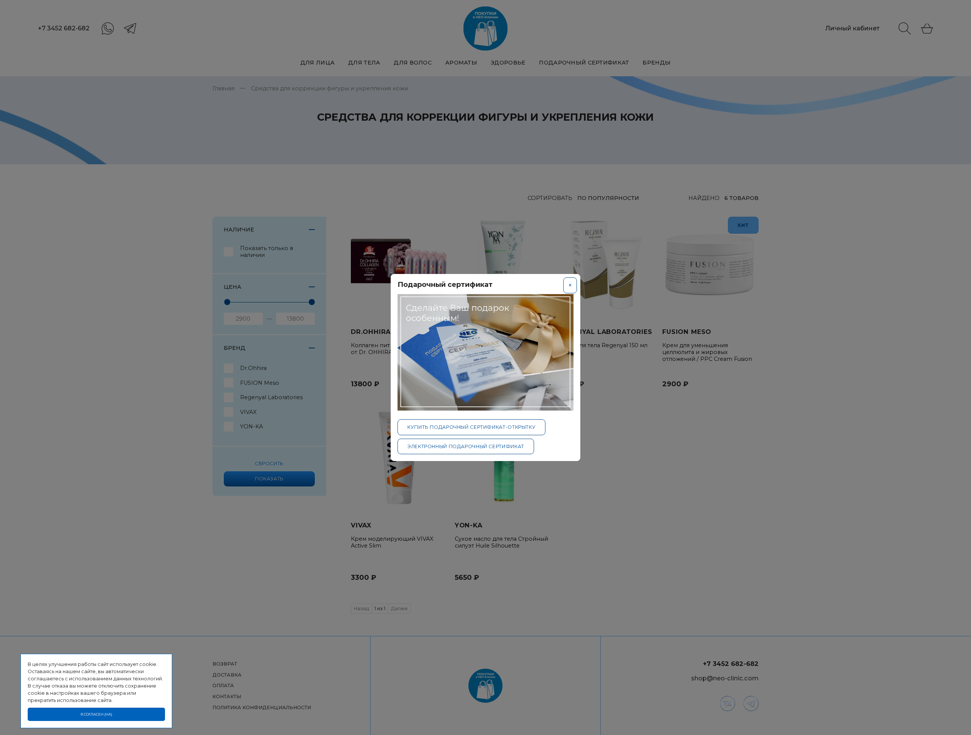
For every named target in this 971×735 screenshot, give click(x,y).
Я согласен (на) (96, 714)
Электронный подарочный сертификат (465, 446)
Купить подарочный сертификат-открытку (471, 427)
